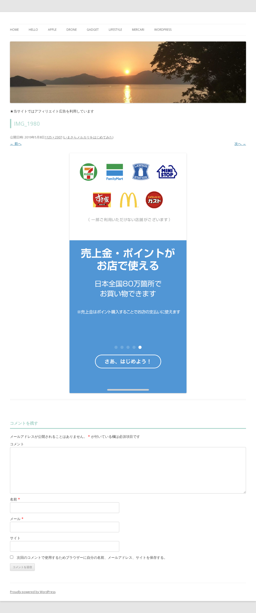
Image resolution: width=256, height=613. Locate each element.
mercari (138, 29)
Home (14, 29)
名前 (15, 499)
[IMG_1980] (128, 273)
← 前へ (16, 143)
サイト (15, 538)
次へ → (240, 143)
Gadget (93, 29)
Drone (71, 29)
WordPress (163, 29)
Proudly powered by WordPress (33, 592)
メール (17, 518)
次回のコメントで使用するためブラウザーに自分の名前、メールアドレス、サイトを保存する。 (92, 557)
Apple (52, 29)
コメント (17, 444)
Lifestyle (115, 29)
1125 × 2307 (53, 137)
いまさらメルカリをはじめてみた (88, 137)
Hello (33, 29)
